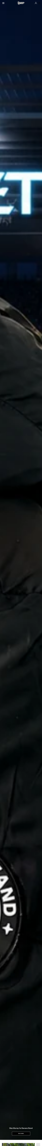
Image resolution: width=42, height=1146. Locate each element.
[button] (3, 3)
